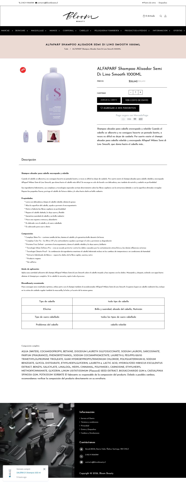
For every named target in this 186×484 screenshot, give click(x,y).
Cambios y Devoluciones (90, 433)
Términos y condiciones (89, 422)
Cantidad (101, 93)
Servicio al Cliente (87, 418)
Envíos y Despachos (88, 429)
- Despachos (162, 3)
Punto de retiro (150, 3)
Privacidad (85, 426)
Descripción (29, 159)
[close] (44, 469)
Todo (66, 49)
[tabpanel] (93, 258)
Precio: (100, 81)
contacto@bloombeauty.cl (47, 3)
